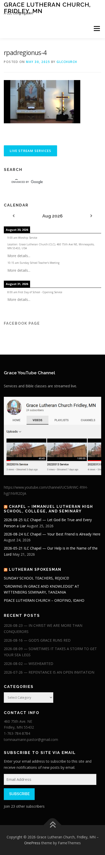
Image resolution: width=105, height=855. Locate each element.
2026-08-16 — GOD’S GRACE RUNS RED (37, 640)
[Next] (91, 216)
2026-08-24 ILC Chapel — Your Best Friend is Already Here (52, 534)
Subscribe (19, 794)
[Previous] (13, 216)
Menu (96, 28)
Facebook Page (22, 323)
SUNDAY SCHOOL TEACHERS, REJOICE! (36, 578)
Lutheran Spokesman (35, 569)
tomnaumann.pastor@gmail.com (31, 739)
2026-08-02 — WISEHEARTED (28, 663)
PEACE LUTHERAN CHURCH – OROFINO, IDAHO (44, 600)
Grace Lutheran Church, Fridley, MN (47, 7)
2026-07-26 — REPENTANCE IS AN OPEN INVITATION (49, 672)
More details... (18, 255)
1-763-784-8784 (17, 733)
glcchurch (67, 62)
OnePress (32, 842)
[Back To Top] (53, 825)
